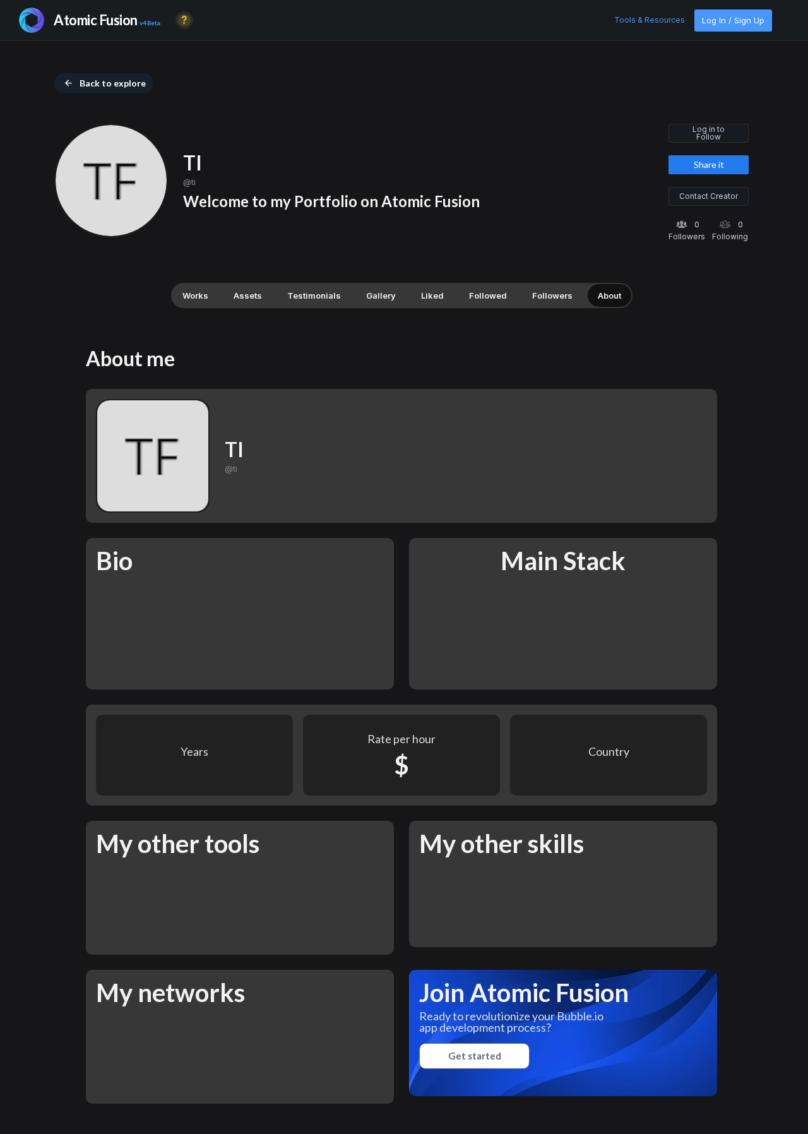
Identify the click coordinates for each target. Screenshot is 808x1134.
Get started (474, 1055)
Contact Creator (708, 196)
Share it (709, 164)
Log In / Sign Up (733, 20)
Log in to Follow (708, 132)
